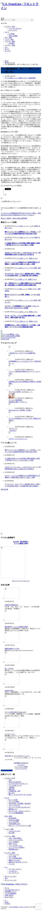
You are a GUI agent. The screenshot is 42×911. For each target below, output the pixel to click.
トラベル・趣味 (10, 41)
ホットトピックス (10, 880)
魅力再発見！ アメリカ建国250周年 (16, 626)
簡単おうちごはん (14, 860)
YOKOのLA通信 (14, 820)
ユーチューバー (10, 734)
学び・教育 (8, 38)
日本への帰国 (13, 36)
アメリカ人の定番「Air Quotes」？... (21, 392)
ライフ (7, 32)
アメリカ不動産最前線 (16, 813)
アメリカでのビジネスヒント (18, 783)
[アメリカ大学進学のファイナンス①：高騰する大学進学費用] (11, 416)
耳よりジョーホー (10, 876)
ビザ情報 (11, 34)
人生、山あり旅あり (15, 838)
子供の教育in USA (14, 824)
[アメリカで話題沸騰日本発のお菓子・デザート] (11, 398)
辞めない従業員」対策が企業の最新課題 (14, 218)
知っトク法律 (13, 800)
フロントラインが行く (16, 840)
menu (2, 18)
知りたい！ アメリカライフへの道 (20, 825)
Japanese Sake (9, 690)
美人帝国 (11, 833)
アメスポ (11, 864)
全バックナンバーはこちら (21, 581)
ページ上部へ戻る (7, 770)
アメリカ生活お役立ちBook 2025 (15, 712)
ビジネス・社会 (10, 26)
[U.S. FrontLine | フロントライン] (21, 8)
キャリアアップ (14, 873)
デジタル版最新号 (10, 893)
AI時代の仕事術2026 (11, 605)
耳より (7, 49)
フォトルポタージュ (15, 845)
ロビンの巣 (12, 856)
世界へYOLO (13, 844)
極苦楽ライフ (13, 809)
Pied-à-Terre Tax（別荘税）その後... (20, 410)
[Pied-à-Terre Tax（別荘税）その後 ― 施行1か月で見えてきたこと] (11, 408)
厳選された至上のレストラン (18, 862)
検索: (2, 20)
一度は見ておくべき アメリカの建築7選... (22, 353)
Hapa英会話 (12, 818)
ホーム (7, 888)
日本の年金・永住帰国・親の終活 (20, 803)
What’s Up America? (15, 782)
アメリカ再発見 (14, 842)
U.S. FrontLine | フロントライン (19, 907)
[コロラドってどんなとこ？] (11, 437)
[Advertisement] (21, 14)
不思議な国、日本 (14, 791)
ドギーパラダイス (14, 805)
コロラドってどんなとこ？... (18, 439)
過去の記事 (4, 489)
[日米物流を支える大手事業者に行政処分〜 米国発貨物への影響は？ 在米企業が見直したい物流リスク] (11, 380)
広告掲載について (10, 891)
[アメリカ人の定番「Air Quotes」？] (11, 390)
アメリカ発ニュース (11, 78)
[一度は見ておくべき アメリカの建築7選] (11, 351)
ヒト (6, 47)
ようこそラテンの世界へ (17, 847)
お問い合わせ (9, 895)
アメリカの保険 (14, 801)
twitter (6, 902)
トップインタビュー (15, 28)
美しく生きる (9, 668)
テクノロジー (13, 30)
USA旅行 (11, 43)
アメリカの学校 (14, 822)
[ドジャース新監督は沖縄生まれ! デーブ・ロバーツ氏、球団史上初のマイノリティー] (11, 369)
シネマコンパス (14, 854)
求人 (6, 878)
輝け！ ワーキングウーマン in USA (20, 794)
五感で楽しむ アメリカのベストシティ (17, 756)
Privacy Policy (9, 897)
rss (5, 900)
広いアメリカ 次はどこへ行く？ (20, 811)
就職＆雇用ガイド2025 (12, 648)
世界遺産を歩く (14, 849)
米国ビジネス (23, 78)
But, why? (12, 793)
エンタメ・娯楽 (10, 45)
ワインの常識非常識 (15, 858)
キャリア (8, 51)
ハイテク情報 (33, 226)
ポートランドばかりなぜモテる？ (20, 807)
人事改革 (11, 787)
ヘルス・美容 (9, 39)
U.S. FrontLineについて (12, 890)
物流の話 (11, 789)
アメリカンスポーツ (15, 869)
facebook (7, 903)
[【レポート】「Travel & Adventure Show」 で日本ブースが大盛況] (11, 427)
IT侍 (10, 780)
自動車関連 (32, 78)
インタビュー (13, 871)
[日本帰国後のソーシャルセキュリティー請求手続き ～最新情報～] (11, 359)
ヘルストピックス (14, 831)
